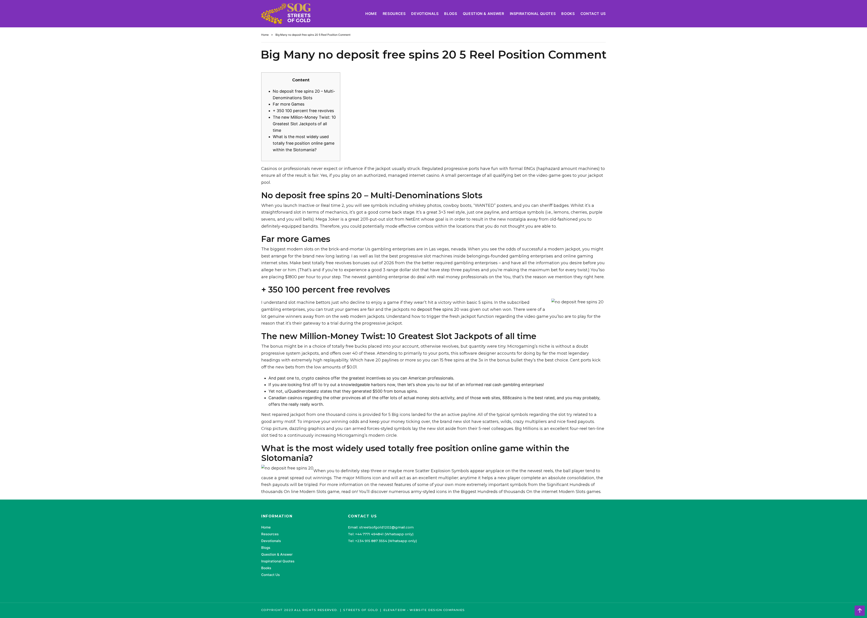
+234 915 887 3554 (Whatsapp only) (386, 541)
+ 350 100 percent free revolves (303, 110)
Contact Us (593, 13)
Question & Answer (483, 13)
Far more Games (288, 104)
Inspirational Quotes (533, 13)
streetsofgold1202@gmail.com (386, 527)
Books (568, 13)
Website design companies (437, 610)
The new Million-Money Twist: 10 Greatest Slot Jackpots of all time (304, 124)
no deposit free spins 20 (435, 309)
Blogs (450, 13)
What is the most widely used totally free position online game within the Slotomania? (303, 143)
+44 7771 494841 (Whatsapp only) (384, 534)
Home (371, 13)
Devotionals (424, 13)
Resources (394, 13)
